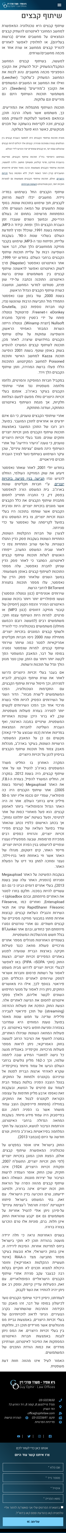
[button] (59, 5)
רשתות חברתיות (29, 184)
